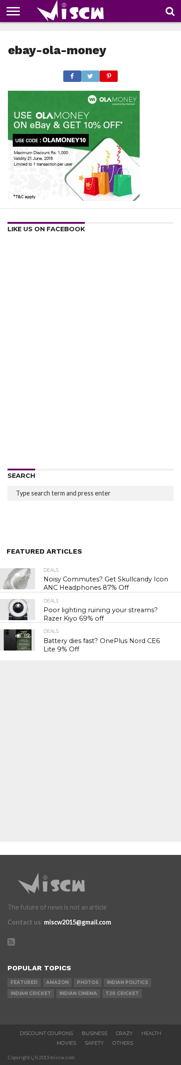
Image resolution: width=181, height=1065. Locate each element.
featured (24, 982)
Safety (94, 1043)
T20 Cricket (122, 993)
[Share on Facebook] (72, 74)
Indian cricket (31, 993)
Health (151, 1033)
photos (87, 982)
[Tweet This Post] (90, 74)
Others (122, 1043)
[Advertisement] (90, 353)
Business (94, 1033)
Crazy (124, 1033)
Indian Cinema (78, 993)
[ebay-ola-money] (74, 198)
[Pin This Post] (109, 74)
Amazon (57, 982)
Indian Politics (127, 982)
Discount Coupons (46, 1033)
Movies (66, 1043)
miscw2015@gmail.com (77, 922)
